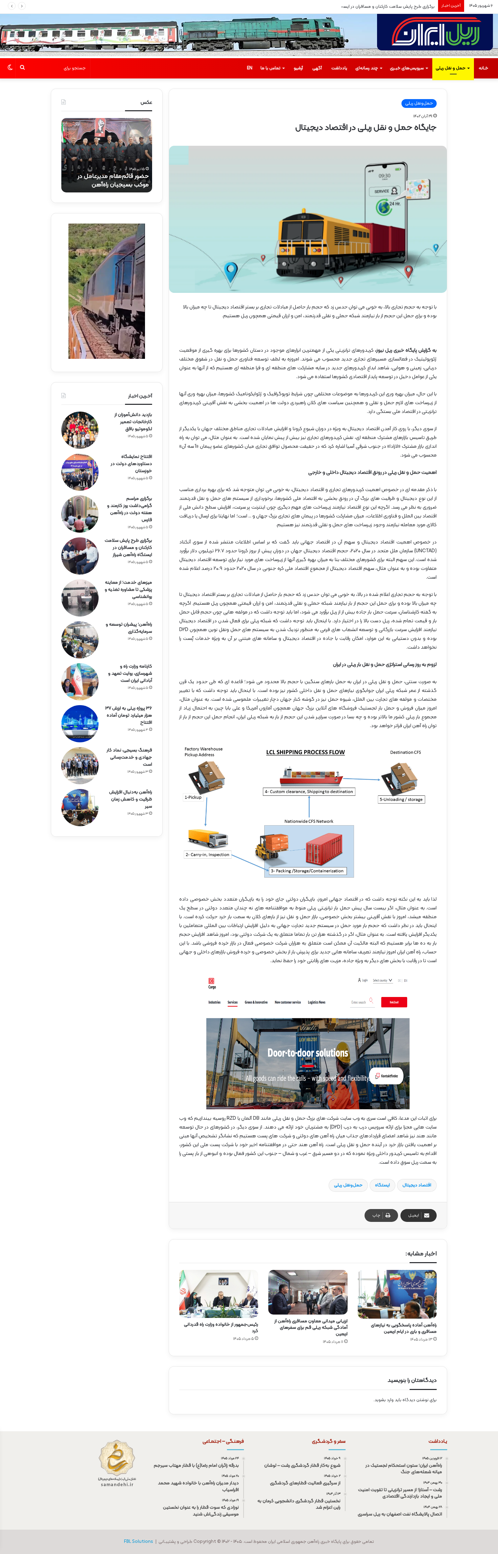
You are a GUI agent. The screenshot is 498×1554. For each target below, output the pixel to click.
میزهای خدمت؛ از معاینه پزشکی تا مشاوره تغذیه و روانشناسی (128, 589)
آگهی (317, 68)
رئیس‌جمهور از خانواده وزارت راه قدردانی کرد (221, 1328)
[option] (106, 155)
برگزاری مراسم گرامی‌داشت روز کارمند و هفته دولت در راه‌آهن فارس (129, 509)
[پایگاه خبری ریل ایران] (435, 36)
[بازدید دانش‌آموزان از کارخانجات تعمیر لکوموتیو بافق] (80, 430)
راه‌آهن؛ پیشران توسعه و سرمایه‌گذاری (129, 628)
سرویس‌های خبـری (407, 68)
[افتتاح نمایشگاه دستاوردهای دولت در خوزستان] (80, 472)
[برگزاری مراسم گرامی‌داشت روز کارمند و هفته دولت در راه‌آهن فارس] (80, 514)
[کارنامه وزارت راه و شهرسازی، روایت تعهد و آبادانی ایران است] (80, 681)
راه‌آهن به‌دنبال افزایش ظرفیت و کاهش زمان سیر (130, 799)
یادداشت (339, 68)
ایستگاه (382, 1185)
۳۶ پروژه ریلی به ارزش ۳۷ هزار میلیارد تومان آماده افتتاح (128, 715)
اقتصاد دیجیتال (416, 1185)
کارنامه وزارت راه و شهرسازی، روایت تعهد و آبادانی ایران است (130, 673)
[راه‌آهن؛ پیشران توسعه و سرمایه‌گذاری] (80, 639)
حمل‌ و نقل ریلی (450, 68)
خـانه (483, 68)
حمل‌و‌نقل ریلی (348, 1185)
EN (249, 68)
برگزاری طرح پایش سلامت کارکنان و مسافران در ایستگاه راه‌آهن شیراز (373, 6)
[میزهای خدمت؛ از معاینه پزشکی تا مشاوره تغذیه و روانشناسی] (80, 598)
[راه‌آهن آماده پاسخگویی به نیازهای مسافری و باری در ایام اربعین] (397, 1294)
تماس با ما (271, 68)
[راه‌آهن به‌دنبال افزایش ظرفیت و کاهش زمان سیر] (80, 807)
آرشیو (298, 68)
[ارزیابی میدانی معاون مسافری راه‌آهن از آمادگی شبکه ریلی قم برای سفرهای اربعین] (307, 1292)
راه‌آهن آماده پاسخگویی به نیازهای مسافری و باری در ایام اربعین (404, 1328)
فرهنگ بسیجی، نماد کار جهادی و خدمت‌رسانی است (129, 757)
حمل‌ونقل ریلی (419, 103)
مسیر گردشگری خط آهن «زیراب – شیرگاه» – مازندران (107, 180)
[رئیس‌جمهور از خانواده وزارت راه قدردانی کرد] (218, 1294)
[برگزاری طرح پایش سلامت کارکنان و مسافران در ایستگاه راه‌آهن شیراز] (80, 556)
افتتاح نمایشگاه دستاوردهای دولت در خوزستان (131, 463)
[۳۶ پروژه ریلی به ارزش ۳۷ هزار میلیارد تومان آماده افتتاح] (80, 723)
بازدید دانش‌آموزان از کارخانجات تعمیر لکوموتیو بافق (133, 422)
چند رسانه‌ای (366, 68)
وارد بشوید (384, 1400)
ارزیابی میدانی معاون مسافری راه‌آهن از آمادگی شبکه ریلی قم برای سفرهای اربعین (311, 1328)
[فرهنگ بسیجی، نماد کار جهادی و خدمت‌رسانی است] (80, 765)
